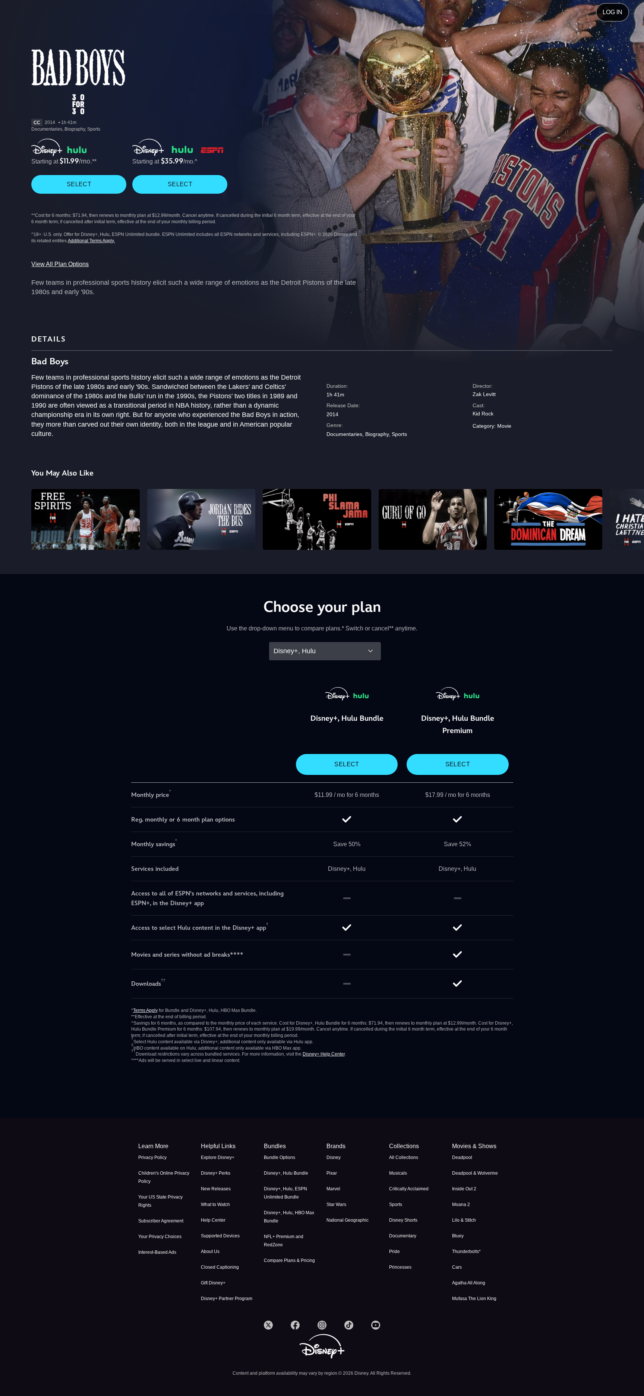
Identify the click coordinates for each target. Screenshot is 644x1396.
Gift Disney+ (213, 1283)
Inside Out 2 (464, 1188)
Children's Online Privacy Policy (163, 1177)
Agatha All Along (468, 1283)
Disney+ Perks (215, 1173)
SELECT (79, 184)
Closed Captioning (220, 1267)
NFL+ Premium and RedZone (283, 1240)
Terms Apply (145, 1010)
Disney (333, 1157)
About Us (210, 1251)
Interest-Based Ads (157, 1252)
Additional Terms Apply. (91, 240)
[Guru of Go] (433, 519)
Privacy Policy (152, 1157)
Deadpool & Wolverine (475, 1173)
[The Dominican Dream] (548, 519)
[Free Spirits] (85, 519)
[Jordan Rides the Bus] (201, 519)
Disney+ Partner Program (226, 1298)
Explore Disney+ (217, 1157)
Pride (394, 1251)
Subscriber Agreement (160, 1221)
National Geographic (347, 1220)
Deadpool (462, 1157)
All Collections (403, 1157)
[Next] (629, 518)
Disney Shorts (403, 1220)
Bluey (458, 1235)
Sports (395, 1204)
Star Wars (336, 1204)
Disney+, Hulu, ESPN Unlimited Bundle (285, 1193)
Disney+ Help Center (324, 1054)
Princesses (400, 1267)
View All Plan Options (60, 264)
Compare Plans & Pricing (289, 1260)
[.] (268, 1325)
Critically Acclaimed (409, 1188)
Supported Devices (220, 1235)
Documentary (402, 1235)
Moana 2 (461, 1204)
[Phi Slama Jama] (317, 519)
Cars (457, 1267)
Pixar (331, 1173)
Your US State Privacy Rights (160, 1201)
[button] (228, 1146)
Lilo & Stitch (464, 1220)
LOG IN (612, 12)
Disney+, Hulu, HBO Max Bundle (289, 1217)
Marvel (333, 1188)
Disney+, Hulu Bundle (286, 1173)
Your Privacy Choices (159, 1236)
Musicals (398, 1173)
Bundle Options (279, 1157)
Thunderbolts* (466, 1251)
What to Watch (215, 1204)
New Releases (216, 1188)
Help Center (213, 1220)
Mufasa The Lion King (474, 1298)
